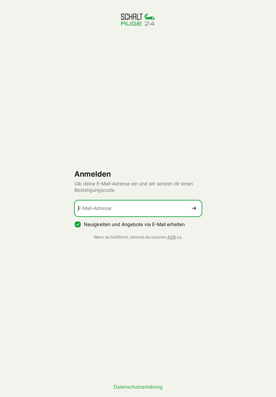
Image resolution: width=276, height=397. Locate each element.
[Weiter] (194, 208)
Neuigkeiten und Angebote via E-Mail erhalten (134, 224)
